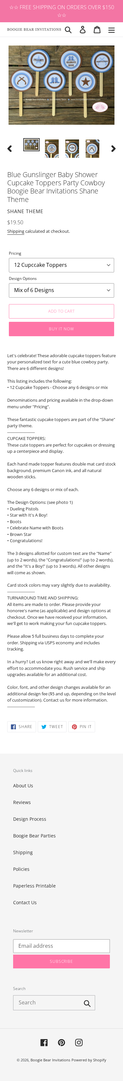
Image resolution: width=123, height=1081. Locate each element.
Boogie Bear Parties (34, 836)
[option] (31, 145)
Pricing (15, 253)
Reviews (22, 802)
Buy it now (61, 329)
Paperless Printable (34, 886)
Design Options (23, 278)
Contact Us (25, 902)
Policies (21, 869)
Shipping (15, 231)
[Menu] (111, 29)
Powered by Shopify (89, 1059)
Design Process (29, 819)
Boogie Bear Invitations (50, 1059)
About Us (23, 785)
